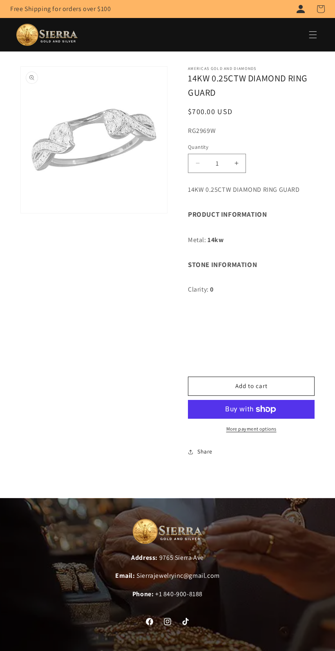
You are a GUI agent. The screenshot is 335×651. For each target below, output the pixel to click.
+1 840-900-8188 (179, 594)
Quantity (198, 147)
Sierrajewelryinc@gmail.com (178, 575)
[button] (321, 9)
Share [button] (204, 451)
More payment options (251, 429)
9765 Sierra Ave (181, 557)
